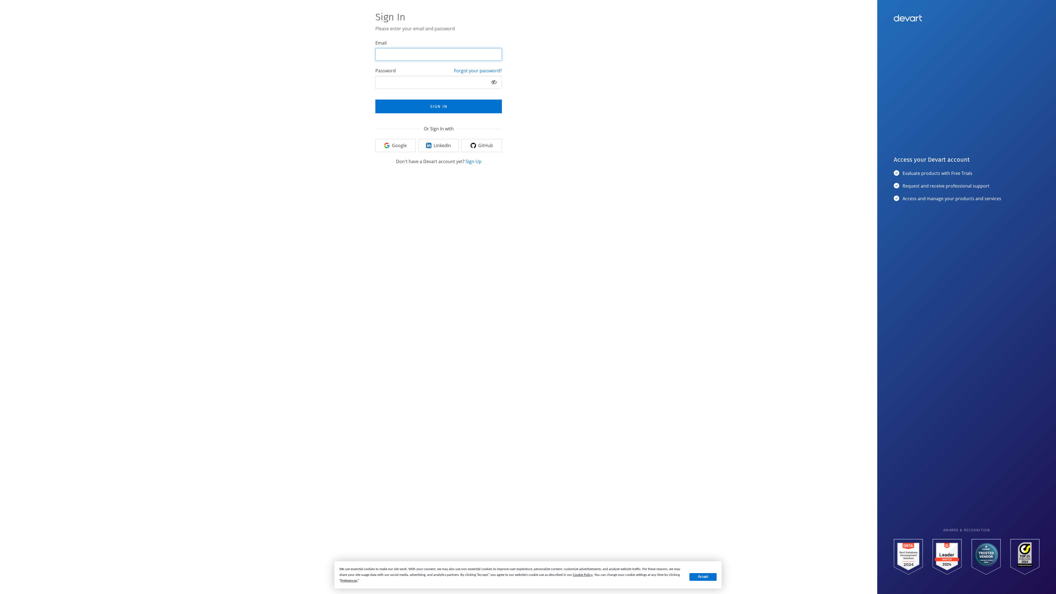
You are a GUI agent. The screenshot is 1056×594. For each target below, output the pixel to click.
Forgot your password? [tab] (478, 71)
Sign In (438, 106)
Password (385, 71)
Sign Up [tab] (474, 161)
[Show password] (494, 82)
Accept (703, 576)
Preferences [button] (348, 580)
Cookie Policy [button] (583, 574)
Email (381, 43)
